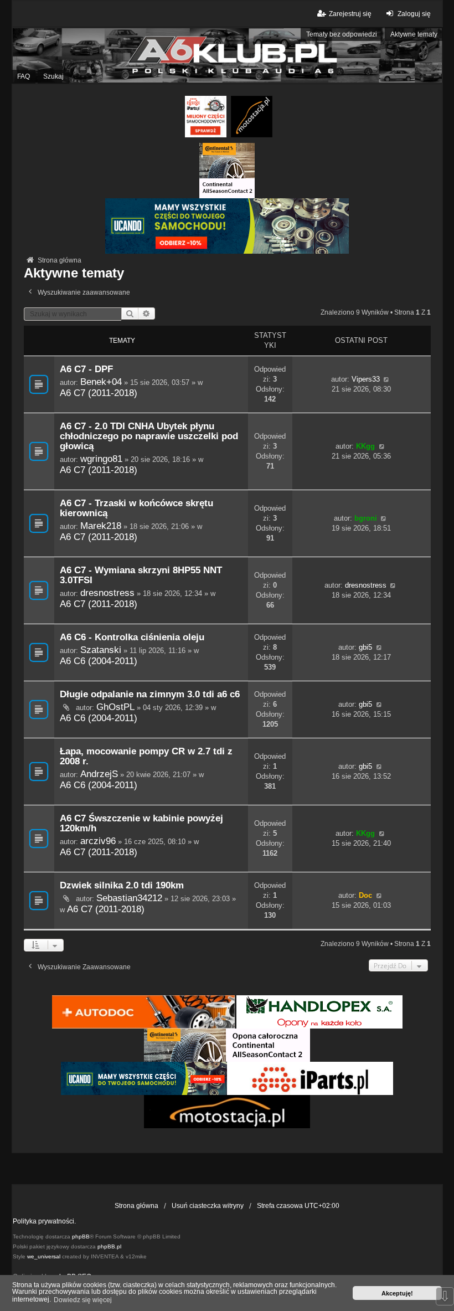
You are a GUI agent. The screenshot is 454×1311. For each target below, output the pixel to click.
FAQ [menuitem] (23, 76)
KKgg (365, 446)
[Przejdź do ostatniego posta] (387, 379)
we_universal (43, 1256)
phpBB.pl (109, 1246)
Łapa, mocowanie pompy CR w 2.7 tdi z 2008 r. (146, 756)
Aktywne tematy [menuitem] (413, 34)
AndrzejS (99, 774)
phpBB (81, 1236)
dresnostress (107, 593)
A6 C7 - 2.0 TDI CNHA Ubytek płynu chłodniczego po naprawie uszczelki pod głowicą (149, 436)
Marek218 (100, 526)
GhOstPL (115, 707)
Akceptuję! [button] (397, 1293)
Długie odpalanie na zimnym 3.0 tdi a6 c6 (150, 694)
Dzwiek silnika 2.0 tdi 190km (122, 885)
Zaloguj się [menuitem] (414, 14)
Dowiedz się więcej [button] (83, 1300)
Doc (365, 895)
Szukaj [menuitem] (53, 76)
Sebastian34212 (129, 898)
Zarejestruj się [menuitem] (350, 14)
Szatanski (100, 650)
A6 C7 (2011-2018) (98, 393)
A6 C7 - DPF (86, 369)
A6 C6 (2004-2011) (98, 661)
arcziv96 (98, 841)
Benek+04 (101, 382)
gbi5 (365, 647)
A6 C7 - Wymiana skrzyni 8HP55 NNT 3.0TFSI (141, 575)
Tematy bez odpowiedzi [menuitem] (341, 34)
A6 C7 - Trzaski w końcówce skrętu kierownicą (136, 508)
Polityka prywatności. (44, 1221)
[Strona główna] (227, 55)
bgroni (365, 518)
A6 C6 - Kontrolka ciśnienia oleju (132, 637)
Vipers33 (366, 379)
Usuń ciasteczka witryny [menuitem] (208, 1206)
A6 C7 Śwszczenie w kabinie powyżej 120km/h (141, 823)
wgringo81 (101, 459)
